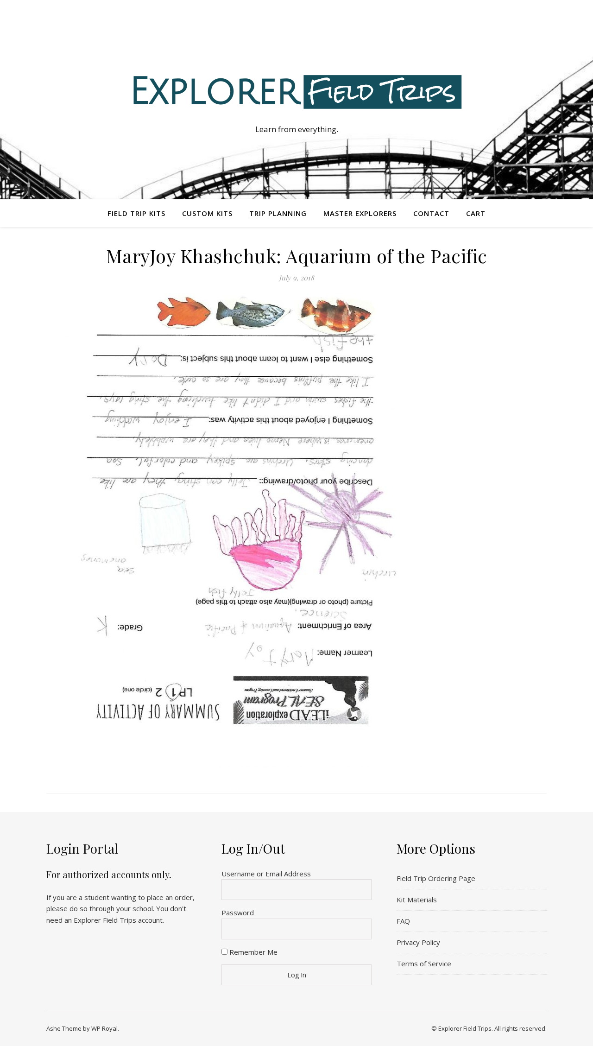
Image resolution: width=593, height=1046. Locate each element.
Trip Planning (278, 213)
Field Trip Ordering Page (436, 878)
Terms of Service (424, 963)
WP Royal (104, 1028)
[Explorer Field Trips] (296, 91)
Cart (476, 213)
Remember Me (252, 952)
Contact (431, 213)
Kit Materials (417, 899)
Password (237, 912)
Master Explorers (360, 213)
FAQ (403, 921)
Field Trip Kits (136, 213)
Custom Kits (207, 213)
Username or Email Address (266, 873)
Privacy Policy (418, 942)
